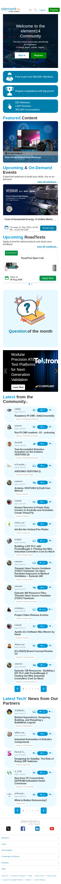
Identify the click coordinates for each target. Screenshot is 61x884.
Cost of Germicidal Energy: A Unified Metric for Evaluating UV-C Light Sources (30, 219)
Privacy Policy (51, 876)
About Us (4, 876)
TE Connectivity (28, 787)
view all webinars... (47, 182)
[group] (30, 142)
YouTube (52, 828)
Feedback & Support (18, 876)
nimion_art (19, 523)
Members (5, 838)
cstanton (19, 481)
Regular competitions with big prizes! (34, 91)
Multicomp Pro (28, 726)
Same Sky (26, 765)
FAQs (30, 876)
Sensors (26, 516)
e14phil (18, 539)
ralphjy (18, 409)
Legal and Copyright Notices (13, 880)
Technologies (6, 850)
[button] (6, 142)
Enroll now (48, 228)
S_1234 (18, 771)
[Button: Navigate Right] (44, 689)
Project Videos (28, 555)
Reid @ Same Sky (23, 752)
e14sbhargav (21, 608)
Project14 (26, 533)
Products (5, 863)
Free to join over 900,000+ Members (34, 76)
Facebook (23, 828)
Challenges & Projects (10, 856)
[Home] (10, 10)
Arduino (25, 494)
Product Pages (28, 474)
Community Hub (28, 657)
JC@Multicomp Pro (24, 710)
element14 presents (30, 601)
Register (38, 55)
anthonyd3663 (21, 793)
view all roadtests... (47, 247)
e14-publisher (21, 464)
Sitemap (28, 880)
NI (24, 803)
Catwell (18, 501)
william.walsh (21, 732)
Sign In (21, 55)
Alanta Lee (20, 644)
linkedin (37, 828)
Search (35, 10)
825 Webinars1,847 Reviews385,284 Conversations (27, 106)
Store (3, 869)
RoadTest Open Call (32, 258)
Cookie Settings (39, 880)
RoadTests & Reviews (30, 419)
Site (30, 10)
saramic (18, 425)
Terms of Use (39, 876)
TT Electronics (28, 745)
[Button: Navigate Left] (17, 689)
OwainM (18, 442)
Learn (3, 844)
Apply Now (48, 278)
